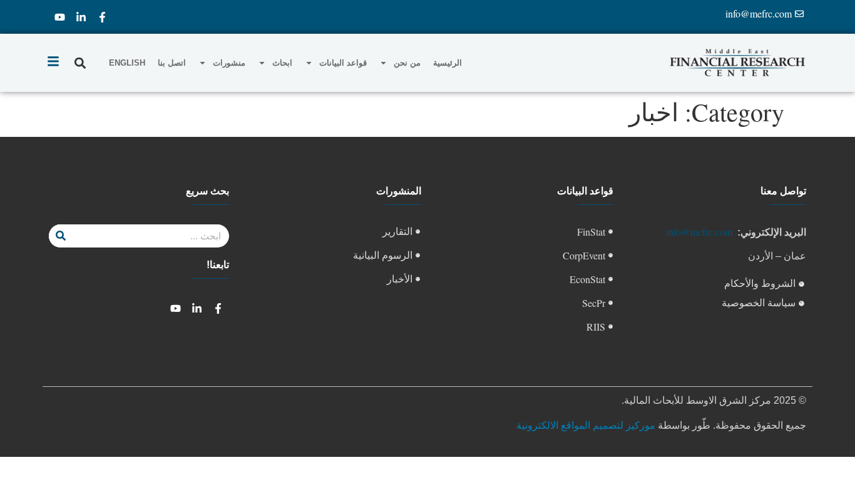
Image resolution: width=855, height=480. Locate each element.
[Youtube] (59, 17)
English (127, 63)
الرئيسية (447, 63)
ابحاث (282, 63)
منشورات (229, 63)
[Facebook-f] (102, 17)
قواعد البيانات (343, 63)
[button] (79, 62)
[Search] (60, 236)
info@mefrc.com (699, 231)
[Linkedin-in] (80, 17)
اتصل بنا (172, 63)
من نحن (407, 63)
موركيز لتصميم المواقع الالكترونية (585, 424)
